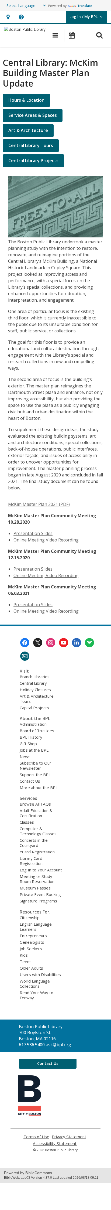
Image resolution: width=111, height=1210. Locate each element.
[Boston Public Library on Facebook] (24, 642)
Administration (33, 724)
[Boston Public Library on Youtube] (63, 642)
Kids (24, 955)
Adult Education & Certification (36, 813)
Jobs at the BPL (34, 750)
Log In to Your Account (41, 869)
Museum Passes (35, 888)
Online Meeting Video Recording (46, 540)
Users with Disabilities (40, 974)
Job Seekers (31, 948)
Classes (27, 822)
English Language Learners (36, 926)
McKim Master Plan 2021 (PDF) (39, 504)
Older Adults (31, 968)
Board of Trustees (37, 730)
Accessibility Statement (55, 1143)
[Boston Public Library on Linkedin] (76, 642)
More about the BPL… (40, 787)
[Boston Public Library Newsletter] (24, 656)
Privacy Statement (69, 1136)
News (25, 756)
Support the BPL (35, 774)
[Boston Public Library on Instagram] (50, 642)
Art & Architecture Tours (37, 698)
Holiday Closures (35, 689)
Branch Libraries (35, 676)
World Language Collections (35, 983)
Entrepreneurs (33, 935)
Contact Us (30, 781)
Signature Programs (38, 901)
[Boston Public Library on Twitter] (37, 642)
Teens (26, 961)
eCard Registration (37, 851)
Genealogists (32, 942)
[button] (8, 17)
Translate (84, 6)
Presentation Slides (33, 533)
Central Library (33, 683)
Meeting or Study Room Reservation (37, 879)
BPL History (31, 737)
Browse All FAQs (35, 804)
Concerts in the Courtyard (34, 842)
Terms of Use (36, 1136)
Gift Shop (28, 743)
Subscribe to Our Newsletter (35, 765)
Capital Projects (34, 707)
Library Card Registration (31, 860)
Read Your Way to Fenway (36, 995)
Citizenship (30, 917)
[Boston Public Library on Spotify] (89, 642)
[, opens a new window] (29, 1114)
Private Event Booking (40, 894)
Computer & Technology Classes (38, 831)
